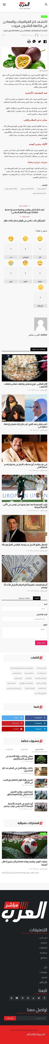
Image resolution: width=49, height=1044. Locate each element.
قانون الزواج (18, 678)
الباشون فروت (41, 189)
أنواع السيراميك (30, 688)
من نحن (43, 937)
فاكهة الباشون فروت (27, 189)
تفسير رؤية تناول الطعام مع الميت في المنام (18, 781)
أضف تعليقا (41, 643)
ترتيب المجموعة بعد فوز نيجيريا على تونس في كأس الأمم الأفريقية (25, 505)
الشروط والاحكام (36, 1034)
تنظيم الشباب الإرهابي (26, 683)
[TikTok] (33, 998)
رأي (45, 967)
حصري (44, 942)
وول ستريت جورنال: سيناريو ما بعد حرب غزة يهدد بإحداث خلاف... (26, 863)
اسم (45, 604)
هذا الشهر (24, 749)
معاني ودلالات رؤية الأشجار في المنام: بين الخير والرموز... (19, 757)
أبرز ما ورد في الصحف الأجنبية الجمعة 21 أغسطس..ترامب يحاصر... (18, 804)
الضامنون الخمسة (40, 693)
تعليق (45, 625)
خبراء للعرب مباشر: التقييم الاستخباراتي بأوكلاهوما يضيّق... (19, 793)
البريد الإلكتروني (41, 614)
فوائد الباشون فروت (10, 189)
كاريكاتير (43, 982)
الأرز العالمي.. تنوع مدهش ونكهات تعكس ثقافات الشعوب (25, 385)
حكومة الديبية (11, 683)
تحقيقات (43, 947)
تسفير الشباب (41, 673)
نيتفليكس (28, 678)
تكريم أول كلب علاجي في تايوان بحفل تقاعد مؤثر (24, 220)
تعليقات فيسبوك (24, 598)
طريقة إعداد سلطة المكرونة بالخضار (22, 668)
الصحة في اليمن (41, 683)
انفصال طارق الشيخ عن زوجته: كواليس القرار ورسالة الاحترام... (24, 545)
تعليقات (36, 598)
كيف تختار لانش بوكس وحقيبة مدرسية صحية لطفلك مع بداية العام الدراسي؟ (24, 210)
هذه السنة (9, 749)
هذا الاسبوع (39, 749)
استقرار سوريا (29, 673)
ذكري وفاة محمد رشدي (14, 688)
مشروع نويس (16, 673)
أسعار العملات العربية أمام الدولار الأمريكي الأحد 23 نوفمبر (25, 586)
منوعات (44, 16)
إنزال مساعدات (41, 668)
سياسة (43, 952)
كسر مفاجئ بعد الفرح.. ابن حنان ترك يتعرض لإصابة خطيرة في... (25, 425)
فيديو (44, 977)
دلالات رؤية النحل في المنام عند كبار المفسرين (17, 769)
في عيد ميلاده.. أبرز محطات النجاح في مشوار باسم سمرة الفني (25, 465)
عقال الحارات (42, 688)
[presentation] (6, 835)
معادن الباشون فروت (39, 193)
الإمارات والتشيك (40, 678)
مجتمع (44, 957)
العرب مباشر (43, 390)
